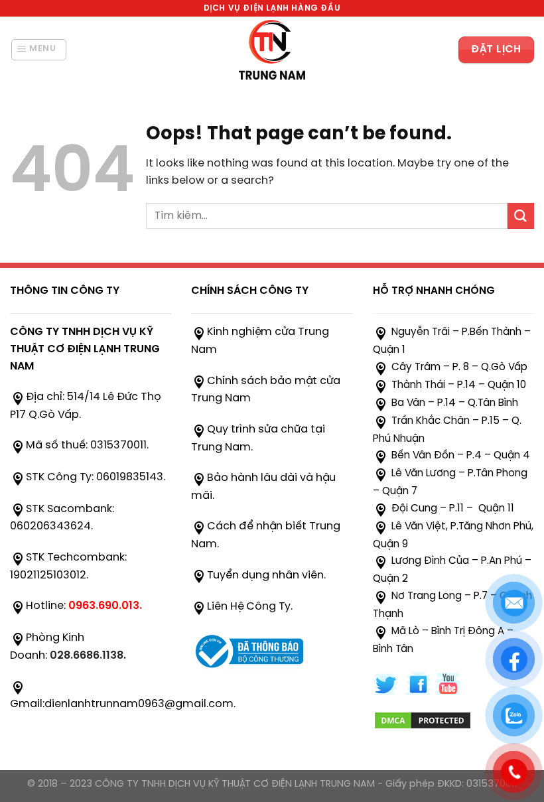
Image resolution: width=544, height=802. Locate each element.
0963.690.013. (105, 606)
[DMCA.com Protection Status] (422, 718)
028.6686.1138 (86, 655)
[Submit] (521, 216)
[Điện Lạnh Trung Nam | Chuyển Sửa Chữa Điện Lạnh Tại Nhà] (272, 50)
